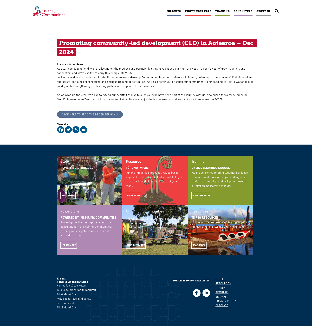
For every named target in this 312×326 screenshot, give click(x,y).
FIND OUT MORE (201, 195)
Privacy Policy (225, 301)
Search (220, 296)
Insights (174, 11)
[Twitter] (68, 129)
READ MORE (68, 195)
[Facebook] (60, 129)
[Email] (83, 129)
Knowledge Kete (198, 11)
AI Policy (221, 305)
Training (222, 11)
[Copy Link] (75, 129)
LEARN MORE (68, 245)
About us (263, 11)
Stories (220, 279)
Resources (223, 283)
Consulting (243, 11)
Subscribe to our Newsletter (191, 280)
